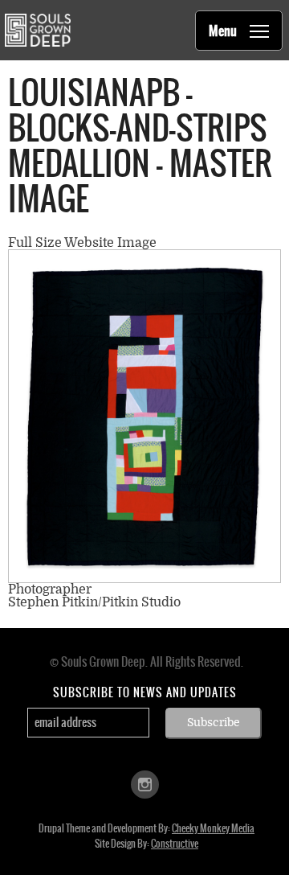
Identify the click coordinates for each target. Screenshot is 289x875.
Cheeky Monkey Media (213, 828)
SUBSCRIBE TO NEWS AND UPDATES (145, 692)
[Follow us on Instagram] (145, 783)
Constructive (174, 843)
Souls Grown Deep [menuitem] (37, 30)
